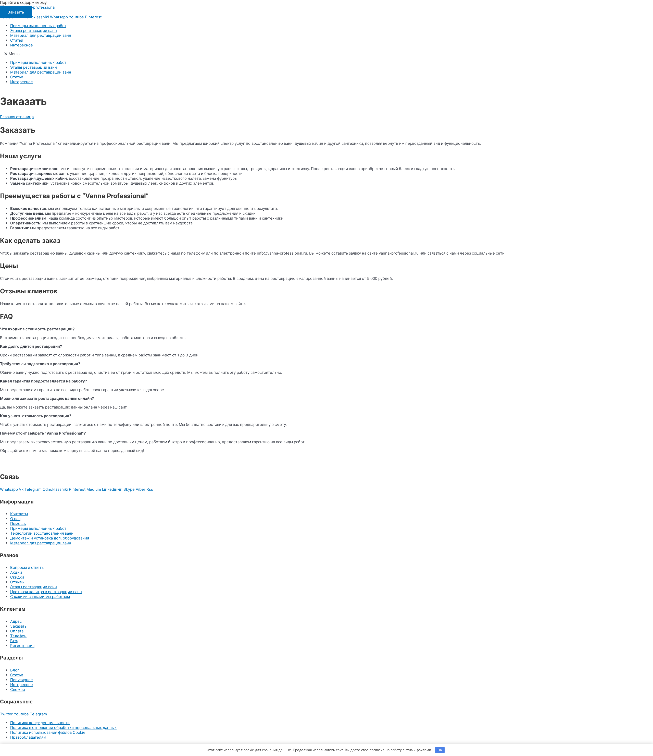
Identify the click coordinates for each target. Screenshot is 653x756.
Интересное (21, 45)
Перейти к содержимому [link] (23, 2)
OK (439, 750)
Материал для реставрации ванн (40, 35)
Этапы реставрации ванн (33, 30)
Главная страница (17, 116)
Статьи (16, 40)
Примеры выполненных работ (38, 25)
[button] (16, 12)
